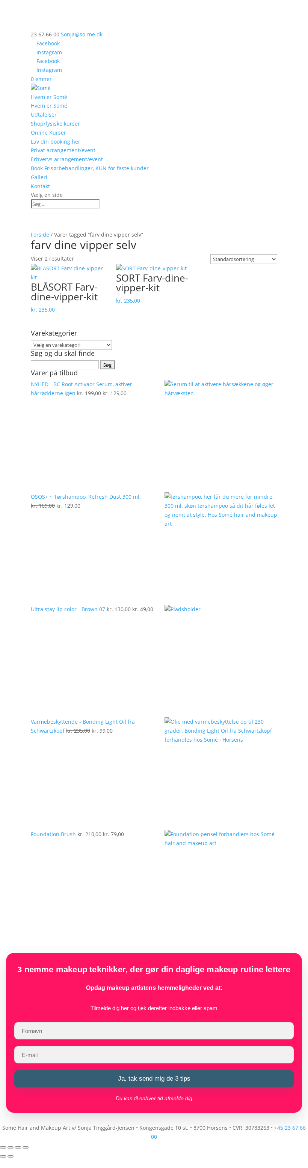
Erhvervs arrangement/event (67, 159)
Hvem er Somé (49, 96)
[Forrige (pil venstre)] (3, 1156)
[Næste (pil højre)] (11, 1156)
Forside (40, 234)
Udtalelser (44, 114)
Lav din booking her (55, 141)
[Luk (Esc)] (26, 1147)
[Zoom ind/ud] (3, 1147)
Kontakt (40, 186)
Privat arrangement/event (63, 150)
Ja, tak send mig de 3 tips (154, 1078)
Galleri (39, 177)
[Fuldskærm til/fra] (11, 1147)
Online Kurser (48, 132)
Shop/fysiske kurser (55, 123)
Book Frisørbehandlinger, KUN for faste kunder (90, 168)
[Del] (18, 1147)
